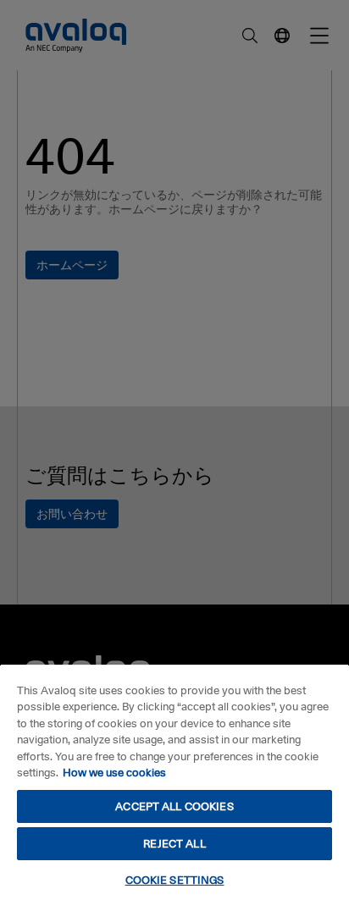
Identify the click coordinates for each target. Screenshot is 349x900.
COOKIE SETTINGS (174, 879)
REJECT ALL (174, 843)
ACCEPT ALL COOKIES (174, 806)
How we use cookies (114, 772)
